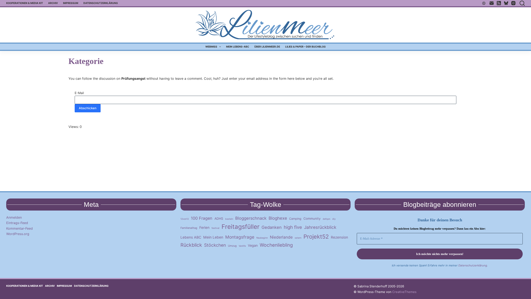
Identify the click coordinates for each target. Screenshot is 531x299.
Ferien (204, 227)
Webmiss (211, 46)
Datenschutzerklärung (100, 3)
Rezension (339, 237)
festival (215, 228)
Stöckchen (215, 245)
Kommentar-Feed (19, 228)
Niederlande (281, 237)
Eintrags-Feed (17, 223)
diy (334, 219)
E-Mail (79, 93)
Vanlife (242, 246)
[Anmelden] (483, 3)
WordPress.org (17, 234)
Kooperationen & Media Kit (24, 3)
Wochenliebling (276, 245)
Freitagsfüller (240, 226)
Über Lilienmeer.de (267, 46)
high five (293, 227)
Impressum (70, 3)
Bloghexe (278, 218)
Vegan (253, 245)
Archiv (53, 3)
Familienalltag (188, 227)
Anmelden (14, 217)
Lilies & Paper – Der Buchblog (305, 46)
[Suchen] (522, 3)
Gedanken (272, 227)
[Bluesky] (506, 3)
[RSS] (499, 3)
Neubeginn (262, 238)
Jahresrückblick (320, 227)
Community (312, 219)
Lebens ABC (190, 237)
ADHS (218, 219)
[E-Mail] (492, 3)
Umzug (232, 245)
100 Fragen (201, 218)
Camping (295, 218)
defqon (326, 219)
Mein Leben (213, 237)
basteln (229, 219)
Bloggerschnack (251, 218)
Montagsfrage (239, 237)
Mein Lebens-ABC (237, 46)
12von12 (184, 219)
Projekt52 (316, 236)
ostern (298, 238)
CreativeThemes (404, 292)
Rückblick (191, 245)
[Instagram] (513, 3)
